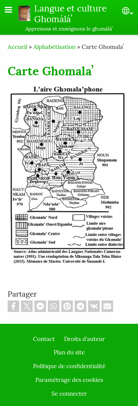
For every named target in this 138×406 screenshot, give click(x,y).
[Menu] (13, 10)
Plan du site (69, 352)
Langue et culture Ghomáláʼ (70, 13)
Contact (44, 339)
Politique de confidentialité (69, 366)
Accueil (17, 46)
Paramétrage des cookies (69, 379)
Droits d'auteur (84, 339)
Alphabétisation (54, 46)
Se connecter (69, 393)
